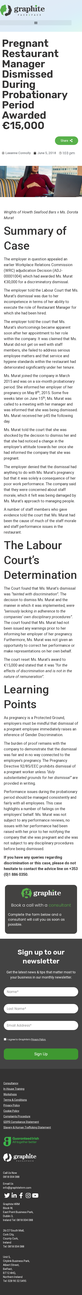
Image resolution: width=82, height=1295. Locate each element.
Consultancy (10, 1083)
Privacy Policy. (38, 1039)
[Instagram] (28, 1195)
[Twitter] (7, 1195)
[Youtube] (35, 1195)
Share (64, 140)
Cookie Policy (11, 1110)
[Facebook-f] (21, 1195)
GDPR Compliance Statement (21, 1121)
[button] (36, 22)
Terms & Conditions (15, 1099)
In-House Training (13, 1088)
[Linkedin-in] (14, 1195)
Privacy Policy (11, 1105)
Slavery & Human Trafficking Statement (27, 1127)
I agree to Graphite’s (26, 1039)
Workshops (10, 1094)
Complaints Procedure (16, 1116)
